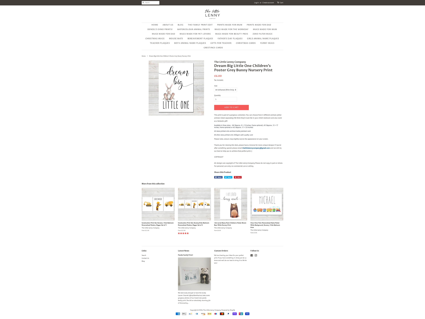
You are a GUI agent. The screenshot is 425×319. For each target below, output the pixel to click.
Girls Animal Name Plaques (263, 38)
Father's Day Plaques (230, 38)
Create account (268, 3)
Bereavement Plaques (200, 38)
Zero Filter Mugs (262, 34)
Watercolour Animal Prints (193, 29)
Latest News (183, 251)
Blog (180, 25)
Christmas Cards (246, 43)
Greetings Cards (213, 47)
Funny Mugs (267, 43)
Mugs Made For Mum (265, 29)
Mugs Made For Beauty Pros (231, 34)
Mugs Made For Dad (163, 34)
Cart (281, 3)
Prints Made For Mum (229, 25)
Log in (256, 3)
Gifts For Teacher (221, 43)
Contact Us (145, 258)
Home (155, 25)
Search (144, 255)
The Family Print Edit (200, 25)
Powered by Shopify (228, 310)
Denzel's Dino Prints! (160, 29)
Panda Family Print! (185, 255)
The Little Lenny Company (212, 310)
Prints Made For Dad (259, 25)
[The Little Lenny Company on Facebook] (251, 256)
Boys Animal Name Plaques (190, 43)
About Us (168, 25)
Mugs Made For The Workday (232, 29)
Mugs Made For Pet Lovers (195, 34)
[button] (183, 233)
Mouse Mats (176, 38)
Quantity (217, 95)
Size (215, 86)
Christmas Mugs (154, 38)
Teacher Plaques (160, 43)
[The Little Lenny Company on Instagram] (256, 256)
